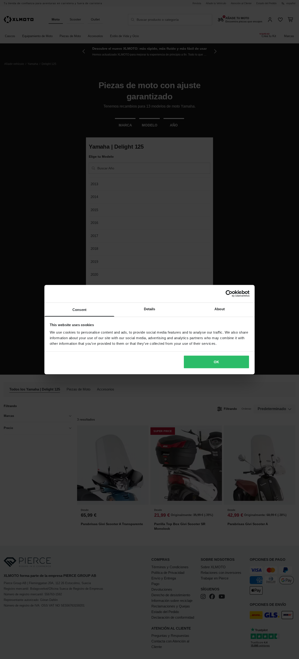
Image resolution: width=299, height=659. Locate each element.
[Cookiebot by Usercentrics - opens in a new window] (229, 293)
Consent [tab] (79, 309)
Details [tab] (149, 309)
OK (216, 362)
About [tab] (219, 309)
